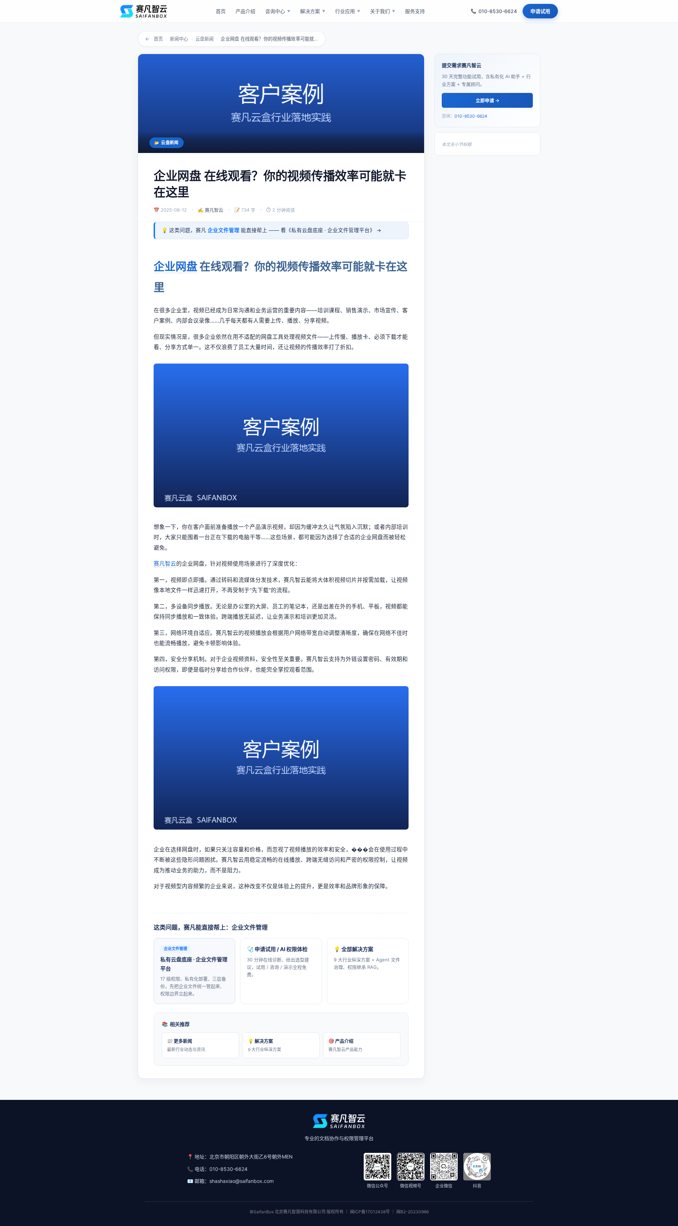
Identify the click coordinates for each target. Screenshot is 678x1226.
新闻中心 (179, 39)
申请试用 (540, 11)
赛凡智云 (165, 563)
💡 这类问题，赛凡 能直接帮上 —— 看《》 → (271, 230)
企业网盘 (175, 266)
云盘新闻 (204, 39)
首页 (158, 39)
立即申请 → (487, 100)
